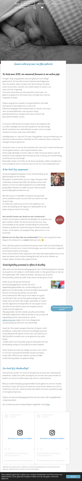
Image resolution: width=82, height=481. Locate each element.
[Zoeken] (34, 8)
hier (48, 404)
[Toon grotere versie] (57, 179)
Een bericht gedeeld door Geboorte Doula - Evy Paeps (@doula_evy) (27, 460)
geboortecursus (9, 320)
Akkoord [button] (73, 477)
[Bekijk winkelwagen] (41, 8)
